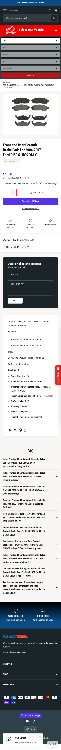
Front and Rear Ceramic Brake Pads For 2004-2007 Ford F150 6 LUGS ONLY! (28, 86)
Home (8, 82)
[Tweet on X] (15, 430)
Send (14, 300)
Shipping (6, 178)
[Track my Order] (49, 10)
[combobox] (23, 18)
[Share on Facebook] (10, 430)
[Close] (40, 737)
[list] (30, 615)
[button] (5, 10)
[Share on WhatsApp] (20, 430)
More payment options (30, 208)
